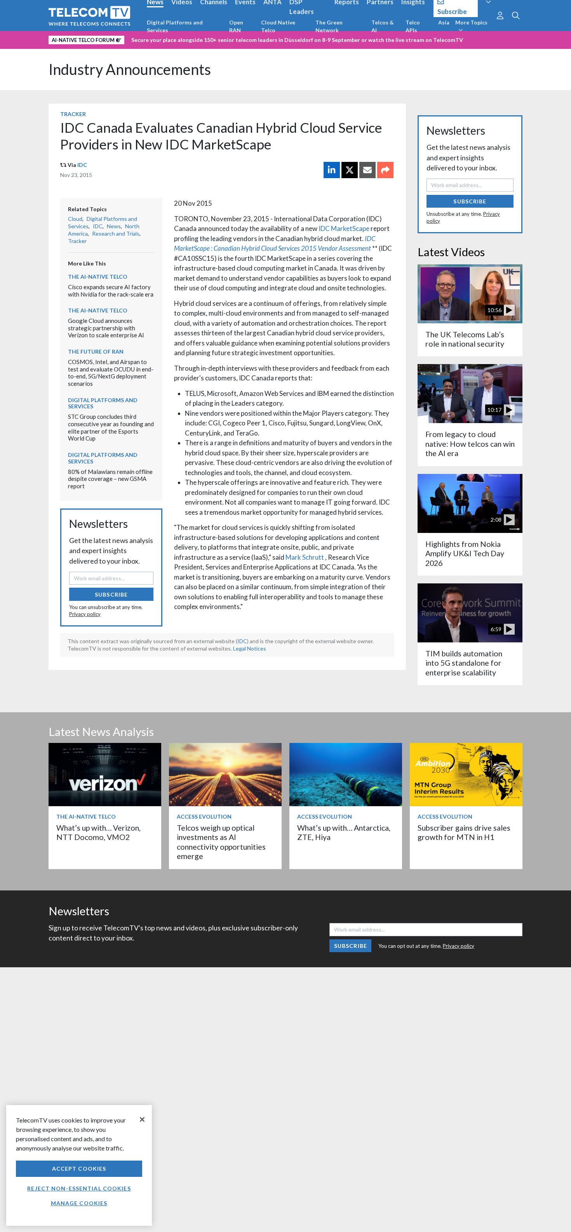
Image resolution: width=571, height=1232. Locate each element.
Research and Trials (115, 233)
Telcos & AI (382, 26)
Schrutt (313, 557)
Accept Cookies (79, 1168)
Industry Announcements (130, 69)
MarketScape (351, 228)
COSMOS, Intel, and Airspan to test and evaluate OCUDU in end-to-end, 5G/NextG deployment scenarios (110, 372)
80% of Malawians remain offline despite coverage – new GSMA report (110, 478)
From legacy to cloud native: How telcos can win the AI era (470, 444)
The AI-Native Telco (97, 276)
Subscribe (111, 594)
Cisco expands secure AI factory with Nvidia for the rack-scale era (110, 290)
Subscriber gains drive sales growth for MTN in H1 (464, 832)
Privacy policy (85, 614)
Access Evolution (204, 816)
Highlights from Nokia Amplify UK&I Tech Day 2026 (464, 553)
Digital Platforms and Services (175, 26)
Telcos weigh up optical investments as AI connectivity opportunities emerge (221, 842)
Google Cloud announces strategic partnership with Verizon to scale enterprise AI (106, 327)
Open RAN (236, 26)
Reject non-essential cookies (79, 1188)
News (114, 226)
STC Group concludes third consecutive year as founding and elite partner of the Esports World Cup (111, 427)
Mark (294, 557)
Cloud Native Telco (278, 26)
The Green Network (329, 26)
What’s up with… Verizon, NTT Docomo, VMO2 (98, 832)
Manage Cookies (79, 1203)
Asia (443, 22)
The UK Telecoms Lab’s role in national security (464, 339)
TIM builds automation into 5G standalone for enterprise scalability (463, 663)
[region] (79, 1165)
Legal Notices (249, 648)
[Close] (142, 1119)
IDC (82, 164)
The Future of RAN (96, 351)
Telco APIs (413, 26)
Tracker (73, 114)
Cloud (75, 218)
